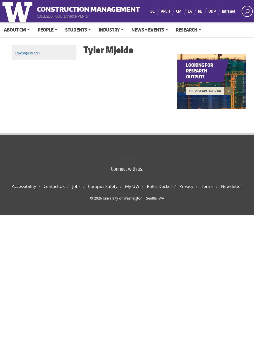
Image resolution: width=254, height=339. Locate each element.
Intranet (228, 11)
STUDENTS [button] (76, 30)
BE (152, 11)
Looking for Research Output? (199, 70)
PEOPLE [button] (46, 30)
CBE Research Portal (205, 91)
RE (200, 11)
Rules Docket (159, 186)
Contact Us (54, 186)
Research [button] (186, 30)
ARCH (165, 11)
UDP (212, 11)
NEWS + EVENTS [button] (147, 30)
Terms (207, 186)
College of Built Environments (137, 150)
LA (190, 11)
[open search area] (247, 11)
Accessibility (24, 186)
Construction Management (67, 7)
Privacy (186, 186)
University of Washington (18, 11)
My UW (132, 186)
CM (178, 11)
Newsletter (231, 186)
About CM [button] (15, 30)
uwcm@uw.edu (27, 53)
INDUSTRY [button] (109, 30)
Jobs (76, 186)
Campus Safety (103, 186)
